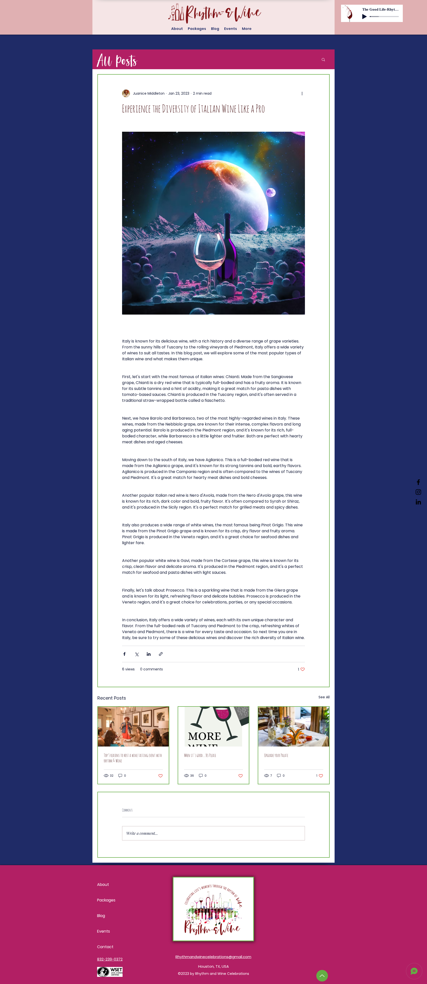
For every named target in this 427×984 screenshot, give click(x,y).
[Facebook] (418, 482)
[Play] (364, 16)
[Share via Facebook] (124, 654)
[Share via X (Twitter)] (136, 654)
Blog (101, 916)
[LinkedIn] (418, 502)
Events (103, 931)
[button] (323, 59)
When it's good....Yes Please (200, 755)
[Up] (322, 976)
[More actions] (302, 93)
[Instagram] (418, 492)
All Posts (117, 59)
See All (324, 697)
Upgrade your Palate (276, 755)
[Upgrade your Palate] (293, 727)
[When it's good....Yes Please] (213, 727)
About (103, 884)
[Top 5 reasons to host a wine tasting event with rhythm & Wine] (133, 727)
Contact (105, 947)
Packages (106, 900)
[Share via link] (160, 654)
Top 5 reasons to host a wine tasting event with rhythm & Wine (133, 757)
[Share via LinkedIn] (148, 654)
